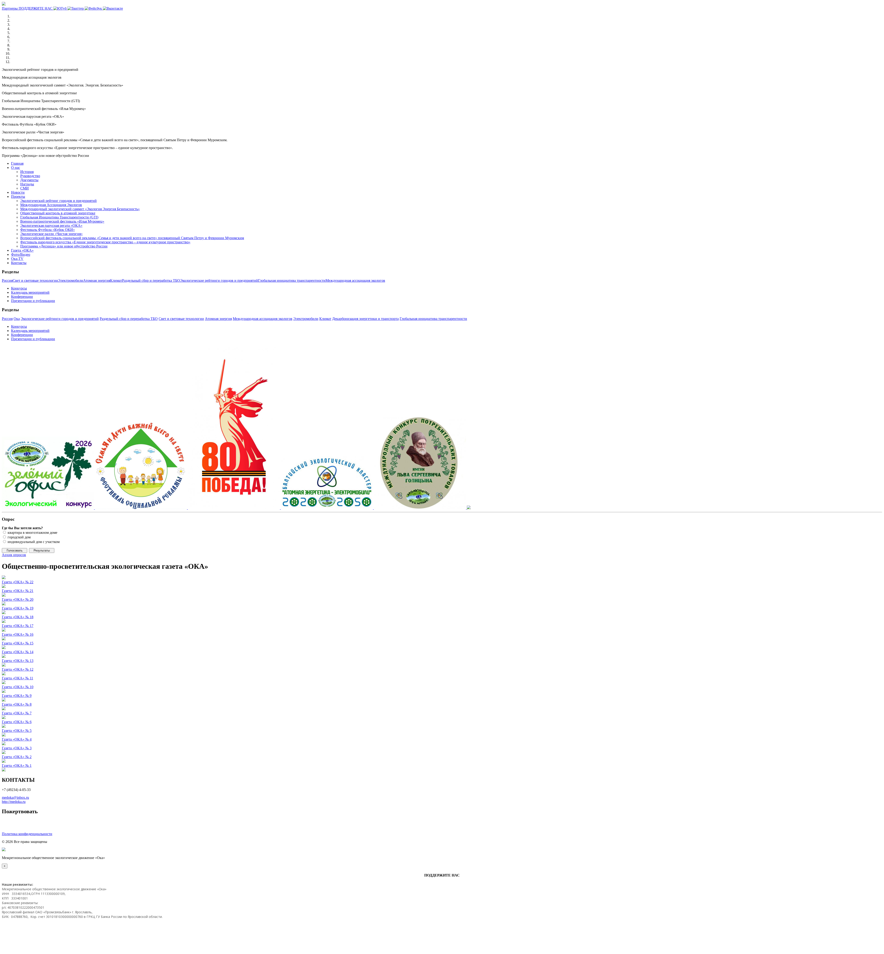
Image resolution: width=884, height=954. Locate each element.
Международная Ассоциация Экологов (51, 205)
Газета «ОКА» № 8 (17, 704)
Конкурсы (19, 288)
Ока (17, 319)
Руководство (30, 176)
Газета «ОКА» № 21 (17, 591)
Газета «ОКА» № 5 (17, 731)
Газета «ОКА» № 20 (17, 599)
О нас (15, 168)
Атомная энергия (96, 280)
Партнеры (10, 8)
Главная (17, 163)
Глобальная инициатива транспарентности (292, 280)
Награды (27, 184)
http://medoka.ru (14, 802)
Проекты (18, 196)
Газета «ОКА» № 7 (17, 713)
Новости (18, 192)
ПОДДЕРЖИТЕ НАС (36, 8)
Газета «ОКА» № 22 (17, 582)
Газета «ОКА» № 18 (17, 617)
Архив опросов (14, 555)
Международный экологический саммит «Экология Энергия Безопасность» (80, 209)
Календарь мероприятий (30, 292)
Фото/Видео (20, 254)
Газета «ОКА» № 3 (17, 748)
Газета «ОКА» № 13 (17, 661)
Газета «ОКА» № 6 (17, 722)
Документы (29, 180)
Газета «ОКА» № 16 (17, 634)
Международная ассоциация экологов (355, 280)
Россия (7, 280)
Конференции (22, 297)
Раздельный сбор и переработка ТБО (151, 280)
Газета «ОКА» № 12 (17, 669)
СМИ (24, 188)
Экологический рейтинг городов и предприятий (58, 201)
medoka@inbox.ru (15, 797)
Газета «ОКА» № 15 (17, 643)
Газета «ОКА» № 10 (17, 687)
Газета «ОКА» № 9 (17, 696)
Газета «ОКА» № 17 (17, 626)
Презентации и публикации (33, 301)
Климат (116, 280)
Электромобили (70, 280)
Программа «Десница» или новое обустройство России (64, 246)
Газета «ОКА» (22, 250)
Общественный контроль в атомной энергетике (57, 213)
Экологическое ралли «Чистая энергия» (51, 234)
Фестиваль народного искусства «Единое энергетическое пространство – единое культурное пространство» (105, 242)
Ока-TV (17, 259)
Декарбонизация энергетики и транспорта (365, 319)
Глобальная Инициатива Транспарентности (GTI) (59, 217)
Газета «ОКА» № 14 (17, 652)
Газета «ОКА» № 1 (17, 765)
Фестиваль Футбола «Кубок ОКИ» (47, 230)
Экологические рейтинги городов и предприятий (219, 280)
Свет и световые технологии (35, 280)
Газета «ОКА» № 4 (17, 739)
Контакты (18, 263)
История (27, 172)
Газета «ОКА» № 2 (17, 757)
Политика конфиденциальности (27, 834)
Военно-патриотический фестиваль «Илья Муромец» (62, 221)
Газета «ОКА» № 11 (17, 678)
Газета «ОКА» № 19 (17, 608)
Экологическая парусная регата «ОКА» (51, 225)
